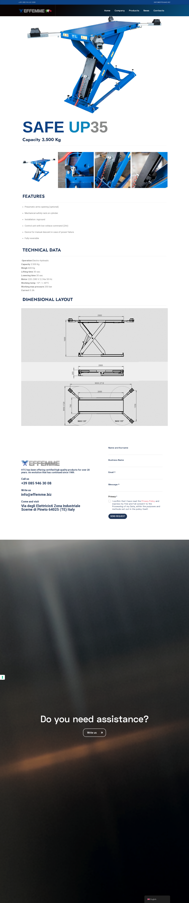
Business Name (116, 460)
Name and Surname (118, 447)
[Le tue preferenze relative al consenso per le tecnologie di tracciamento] (2, 677)
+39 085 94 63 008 (27, 2)
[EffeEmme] (35, 10)
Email (111, 472)
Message (113, 484)
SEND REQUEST (117, 516)
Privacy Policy (148, 501)
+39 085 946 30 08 (36, 483)
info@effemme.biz (162, 2)
